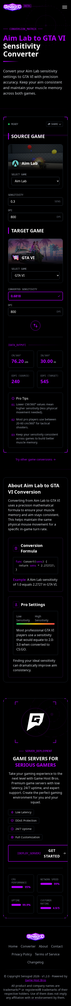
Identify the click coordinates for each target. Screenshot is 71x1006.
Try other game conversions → (36, 459)
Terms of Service (47, 954)
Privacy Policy (22, 954)
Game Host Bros (35, 980)
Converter (28, 946)
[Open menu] (65, 7)
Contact (57, 946)
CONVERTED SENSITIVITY (22, 289)
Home (13, 946)
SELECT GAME (19, 174)
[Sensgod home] (12, 7)
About (43, 946)
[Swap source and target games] (35, 326)
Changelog (35, 962)
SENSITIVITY (15, 195)
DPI (10, 210)
